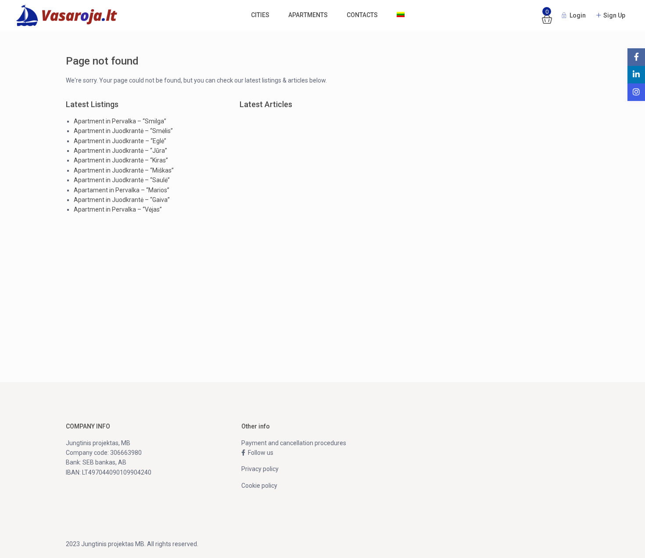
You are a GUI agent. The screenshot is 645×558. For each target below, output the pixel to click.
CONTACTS (362, 14)
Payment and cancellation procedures (293, 442)
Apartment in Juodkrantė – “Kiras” (121, 160)
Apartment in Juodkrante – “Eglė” (120, 140)
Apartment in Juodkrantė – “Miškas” (124, 170)
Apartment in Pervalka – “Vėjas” (118, 209)
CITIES (260, 14)
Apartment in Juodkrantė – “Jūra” (120, 150)
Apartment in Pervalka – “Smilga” (120, 121)
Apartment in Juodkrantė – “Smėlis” (123, 130)
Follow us (259, 452)
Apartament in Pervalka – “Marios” (121, 190)
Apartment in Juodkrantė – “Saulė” (122, 180)
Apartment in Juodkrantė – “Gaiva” (122, 199)
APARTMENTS (308, 14)
